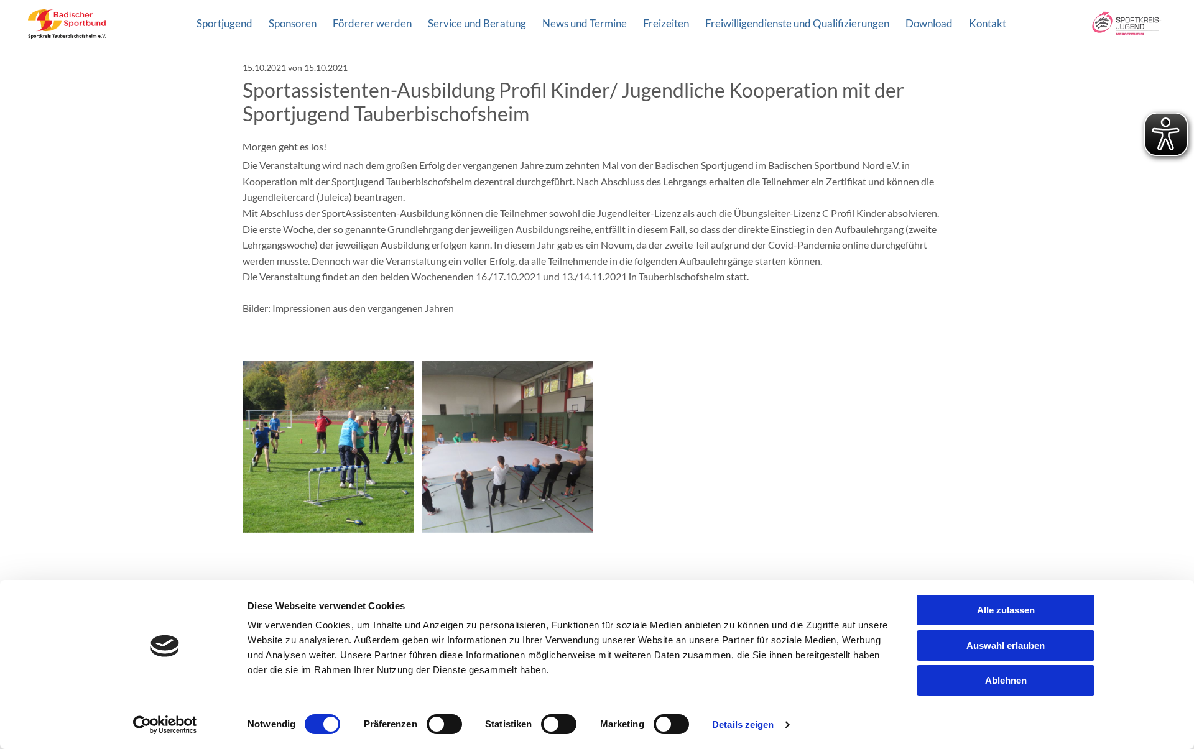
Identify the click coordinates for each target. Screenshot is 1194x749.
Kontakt (987, 23)
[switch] (444, 724)
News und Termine (584, 23)
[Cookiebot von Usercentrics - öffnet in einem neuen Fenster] (165, 724)
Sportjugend (224, 23)
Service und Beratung (477, 23)
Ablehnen (1006, 680)
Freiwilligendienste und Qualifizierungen (797, 23)
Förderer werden (372, 23)
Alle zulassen (1006, 610)
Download (929, 23)
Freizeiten (666, 23)
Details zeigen (743, 724)
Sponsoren (293, 23)
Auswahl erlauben (1005, 645)
